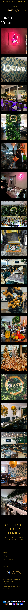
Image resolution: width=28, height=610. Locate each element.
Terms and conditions (8, 559)
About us (5, 566)
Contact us (6, 563)
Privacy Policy (6, 556)
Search (5, 552)
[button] (2, 10)
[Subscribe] (23, 544)
